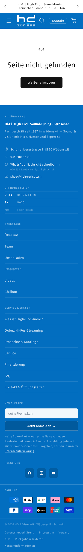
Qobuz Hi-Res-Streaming (24, 330)
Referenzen (13, 269)
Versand (64, 532)
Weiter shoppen (41, 82)
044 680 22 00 (20, 157)
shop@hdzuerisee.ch (26, 176)
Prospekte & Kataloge (21, 341)
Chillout (11, 291)
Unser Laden (14, 257)
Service (10, 353)
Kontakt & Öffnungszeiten (24, 387)
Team (9, 246)
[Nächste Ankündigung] (78, 6)
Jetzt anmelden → (41, 426)
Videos (10, 280)
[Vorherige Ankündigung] (5, 6)
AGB (7, 539)
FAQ (8, 375)
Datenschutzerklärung (20, 451)
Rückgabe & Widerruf (29, 539)
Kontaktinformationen (20, 546)
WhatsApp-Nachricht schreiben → (35, 164)
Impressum (46, 532)
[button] (9, 21)
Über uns (11, 235)
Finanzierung (15, 364)
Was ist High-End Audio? (24, 319)
